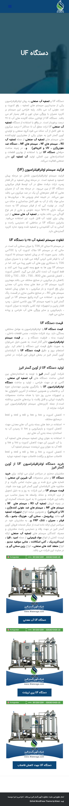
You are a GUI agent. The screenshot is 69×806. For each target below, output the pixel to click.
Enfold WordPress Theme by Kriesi (45, 801)
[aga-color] (40, 6)
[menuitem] (10, 6)
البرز (41, 374)
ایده (62, 801)
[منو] (10, 6)
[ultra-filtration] (34, 584)
